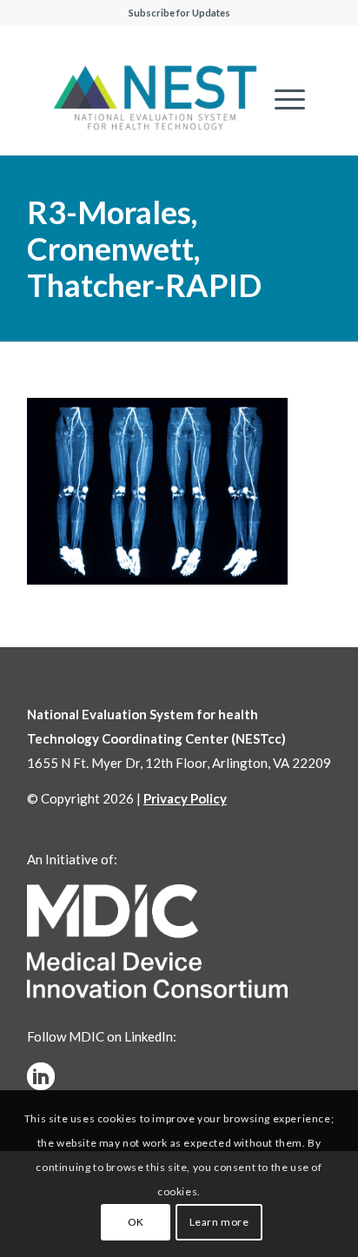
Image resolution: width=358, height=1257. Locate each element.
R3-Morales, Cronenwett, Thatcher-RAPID (144, 248)
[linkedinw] (41, 1076)
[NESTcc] (155, 99)
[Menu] (281, 99)
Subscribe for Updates (179, 12)
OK (136, 1221)
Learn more (219, 1221)
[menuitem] (281, 99)
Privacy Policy (185, 798)
